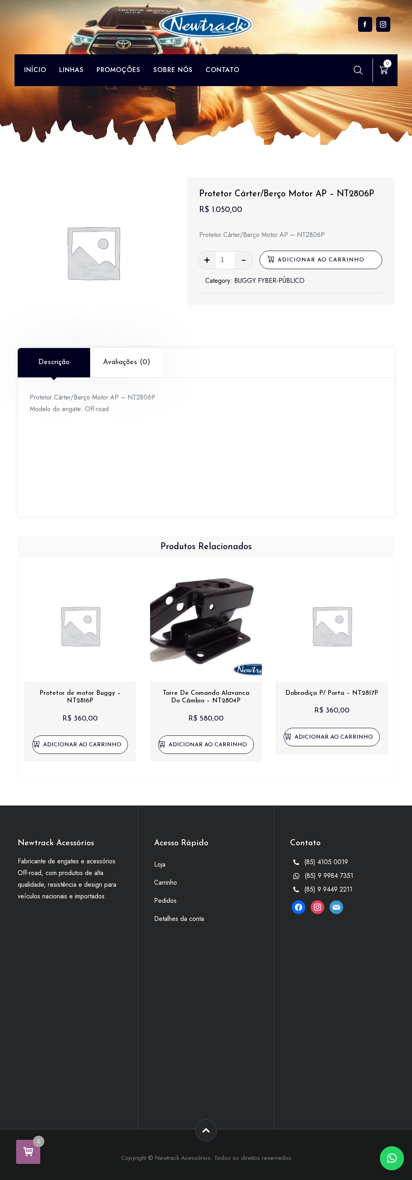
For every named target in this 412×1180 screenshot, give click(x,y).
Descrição (54, 362)
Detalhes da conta (179, 918)
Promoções (118, 69)
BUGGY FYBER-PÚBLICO (269, 280)
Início (35, 69)
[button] (80, 744)
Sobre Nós (173, 69)
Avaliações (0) (126, 362)
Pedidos (165, 900)
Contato (222, 69)
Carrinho (165, 882)
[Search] (358, 70)
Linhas (71, 69)
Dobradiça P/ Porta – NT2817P (331, 693)
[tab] (54, 362)
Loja (159, 864)
